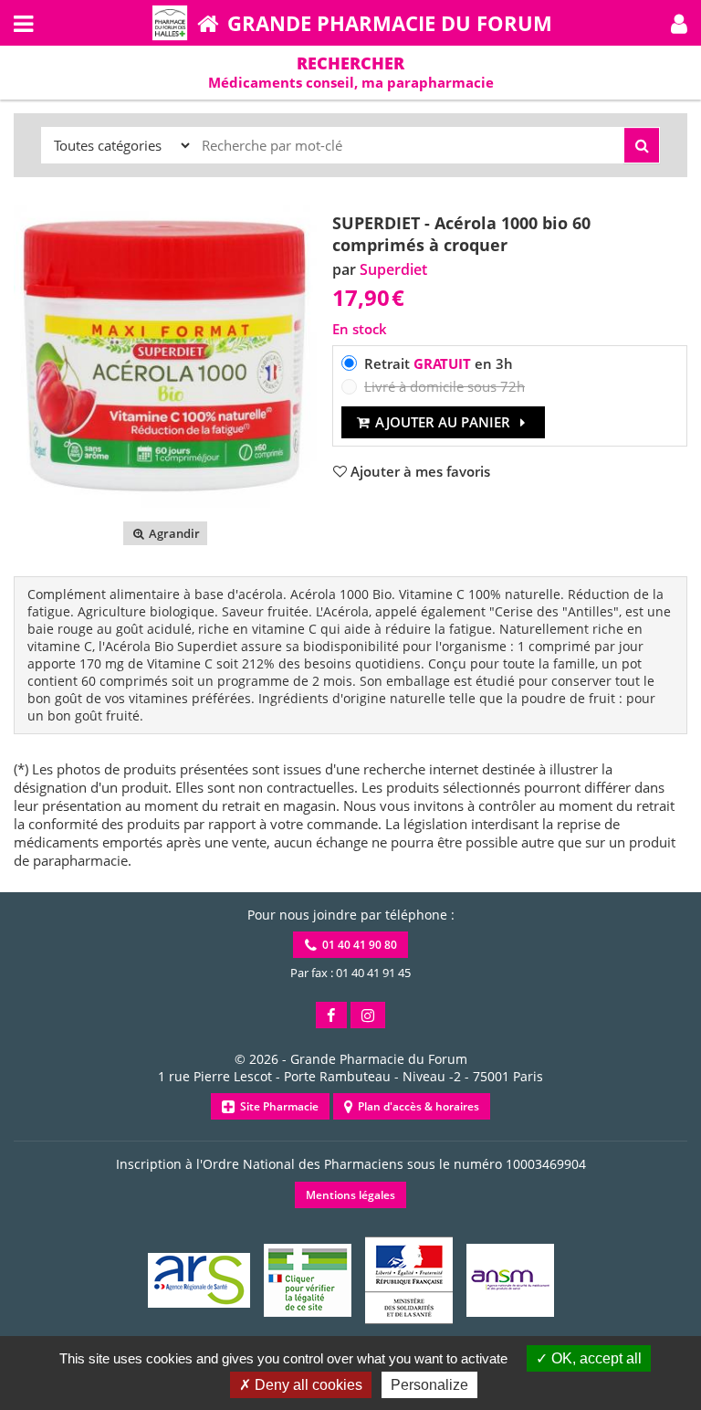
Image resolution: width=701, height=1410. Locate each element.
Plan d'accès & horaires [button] (415, 1106)
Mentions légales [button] (350, 1195)
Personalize (429, 1385)
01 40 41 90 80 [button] (357, 944)
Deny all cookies (306, 1385)
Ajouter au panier (442, 422)
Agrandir (173, 533)
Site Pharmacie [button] (277, 1106)
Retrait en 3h (438, 363)
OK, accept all (595, 1358)
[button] (679, 22)
